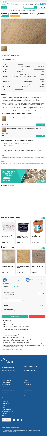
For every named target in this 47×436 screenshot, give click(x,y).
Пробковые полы (6, 392)
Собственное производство (18, 4)
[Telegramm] (17, 420)
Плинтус (4, 399)
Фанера (4, 415)
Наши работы (39, 0)
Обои (3, 407)
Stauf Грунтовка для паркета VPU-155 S (37, 235)
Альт (22, 66)
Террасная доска (5, 403)
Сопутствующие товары (7, 397)
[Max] (20, 420)
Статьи (25, 392)
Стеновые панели (6, 401)
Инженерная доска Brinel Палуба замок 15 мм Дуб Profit (23, 266)
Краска (3, 405)
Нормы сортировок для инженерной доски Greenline (16, 143)
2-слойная (42, 79)
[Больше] (43, 293)
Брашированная (40, 66)
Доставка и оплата (32, 0)
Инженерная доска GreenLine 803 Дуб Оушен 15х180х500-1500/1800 (24, 128)
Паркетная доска (6, 382)
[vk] (14, 420)
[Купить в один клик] (37, 316)
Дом (43, 84)
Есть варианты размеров (15, 16)
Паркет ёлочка (5, 386)
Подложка (4, 413)
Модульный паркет (6, 393)
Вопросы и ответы (28, 390)
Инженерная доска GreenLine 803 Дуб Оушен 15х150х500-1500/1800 (24, 117)
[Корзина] (44, 7)
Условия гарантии (28, 397)
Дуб (22, 69)
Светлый (42, 69)
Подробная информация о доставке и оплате (12, 349)
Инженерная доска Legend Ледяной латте (37, 265)
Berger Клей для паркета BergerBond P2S (8, 235)
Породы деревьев (28, 393)
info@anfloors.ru (29, 370)
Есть (43, 71)
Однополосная (19, 71)
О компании (17, 0)
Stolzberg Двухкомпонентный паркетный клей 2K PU (22, 236)
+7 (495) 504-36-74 (33, 3)
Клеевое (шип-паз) (19, 89)
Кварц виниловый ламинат (8, 390)
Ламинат (4, 388)
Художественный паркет (7, 411)
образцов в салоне (18, 3)
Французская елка (15, 55)
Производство (22, 0)
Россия (42, 74)
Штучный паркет (6, 395)
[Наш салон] (23, 176)
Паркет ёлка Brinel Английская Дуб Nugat (7, 265)
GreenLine (20, 64)
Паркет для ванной (6, 409)
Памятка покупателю (8, 145)
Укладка (26, 0)
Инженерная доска (6, 380)
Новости (26, 388)
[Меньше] (37, 293)
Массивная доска (6, 384)
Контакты (44, 0)
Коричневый (37, 69)
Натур (21, 74)
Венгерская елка (5, 55)
